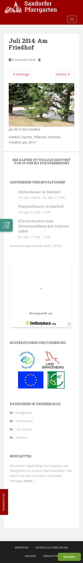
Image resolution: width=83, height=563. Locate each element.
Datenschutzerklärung (52, 547)
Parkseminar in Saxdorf (39, 192)
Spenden (69, 557)
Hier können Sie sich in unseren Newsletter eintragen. (41, 476)
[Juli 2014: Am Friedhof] (41, 104)
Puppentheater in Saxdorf (41, 206)
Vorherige (22, 74)
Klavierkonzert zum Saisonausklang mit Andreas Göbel (43, 226)
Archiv (58, 246)
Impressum (22, 547)
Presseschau (24, 421)
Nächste (62, 74)
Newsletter (3, 502)
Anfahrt (30, 556)
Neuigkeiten (23, 413)
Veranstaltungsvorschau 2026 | (32, 246)
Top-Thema (23, 429)
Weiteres (21, 437)
